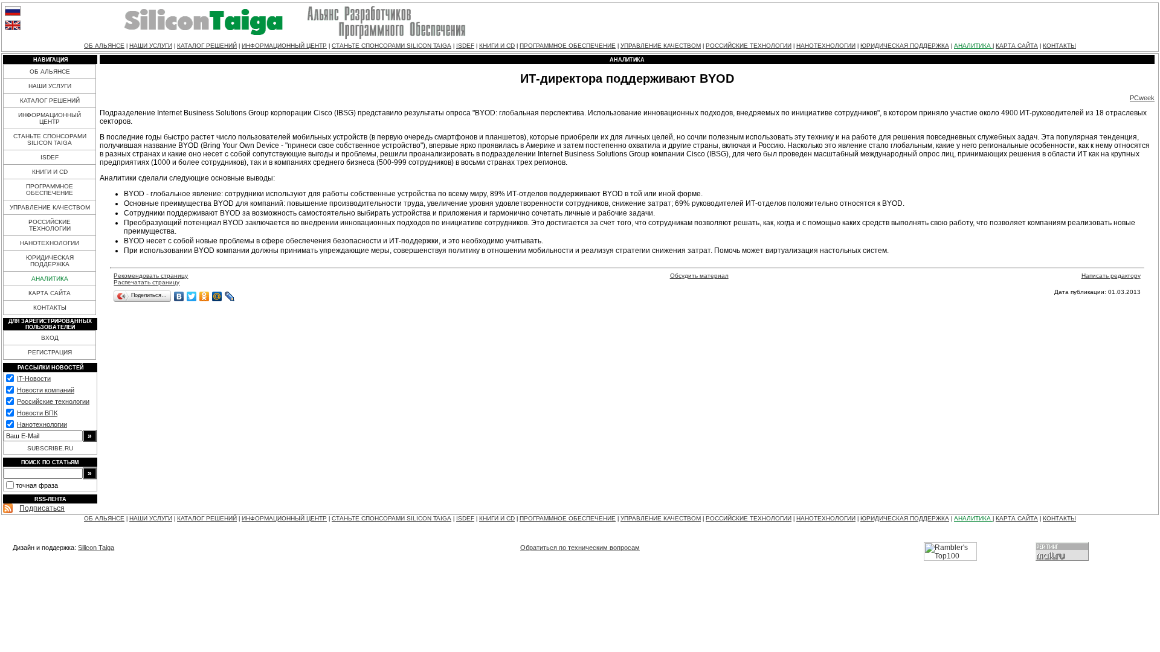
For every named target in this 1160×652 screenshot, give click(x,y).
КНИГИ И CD (497, 45)
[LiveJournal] (230, 296)
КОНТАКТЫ (1059, 45)
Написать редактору (1111, 275)
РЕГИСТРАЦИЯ (50, 352)
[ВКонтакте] (179, 296)
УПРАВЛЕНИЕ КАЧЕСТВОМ (660, 45)
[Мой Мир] (217, 296)
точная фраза (37, 485)
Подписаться (42, 508)
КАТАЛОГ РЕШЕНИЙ (207, 45)
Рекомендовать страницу (151, 275)
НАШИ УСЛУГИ (150, 45)
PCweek (1142, 97)
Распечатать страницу (146, 282)
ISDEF (465, 45)
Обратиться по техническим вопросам (580, 547)
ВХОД (50, 337)
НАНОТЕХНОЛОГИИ (826, 45)
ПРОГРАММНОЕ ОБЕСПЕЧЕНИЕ (568, 45)
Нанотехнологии (42, 424)
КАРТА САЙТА (1017, 45)
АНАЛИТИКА (973, 45)
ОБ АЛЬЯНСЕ (104, 45)
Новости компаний (45, 390)
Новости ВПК (37, 413)
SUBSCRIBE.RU (50, 448)
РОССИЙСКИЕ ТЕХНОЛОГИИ (748, 45)
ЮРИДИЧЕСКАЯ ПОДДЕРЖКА (904, 45)
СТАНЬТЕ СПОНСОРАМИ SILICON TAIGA (391, 45)
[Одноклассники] (204, 296)
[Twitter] (191, 296)
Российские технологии (53, 401)
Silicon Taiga (96, 547)
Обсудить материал (699, 275)
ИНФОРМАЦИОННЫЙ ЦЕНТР (284, 45)
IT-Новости (34, 378)
